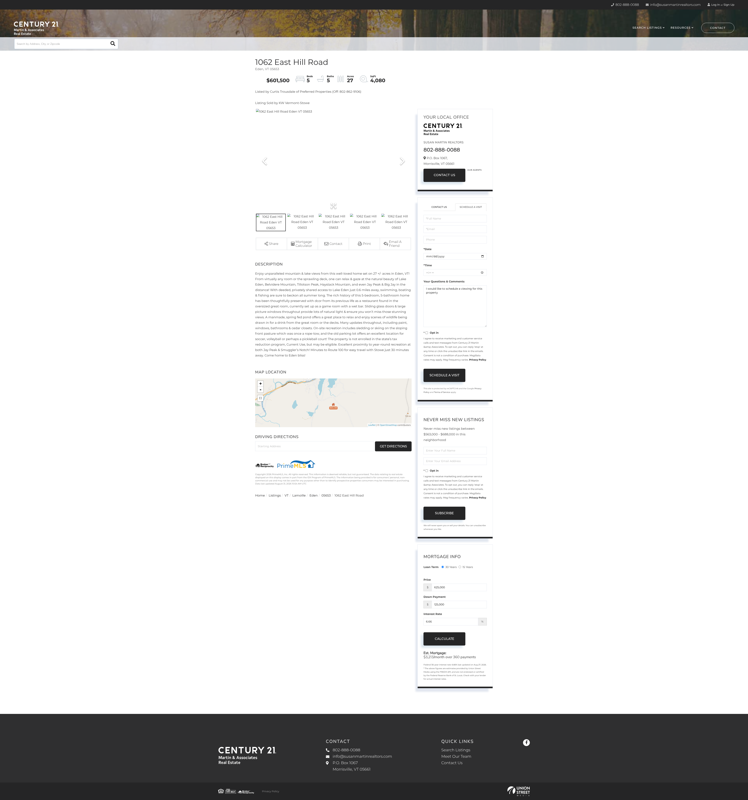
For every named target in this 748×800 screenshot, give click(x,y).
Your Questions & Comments (443, 281)
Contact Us (444, 175)
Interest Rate (432, 614)
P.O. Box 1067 (351, 766)
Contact (718, 28)
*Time (427, 265)
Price (427, 579)
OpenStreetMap (388, 425)
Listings (275, 495)
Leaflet (372, 425)
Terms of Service (442, 392)
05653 (326, 495)
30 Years (451, 567)
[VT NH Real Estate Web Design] (518, 791)
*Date (427, 249)
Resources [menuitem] (680, 27)
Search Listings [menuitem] (647, 27)
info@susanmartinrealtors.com (675, 5)
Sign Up (728, 4)
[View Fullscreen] (260, 398)
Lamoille (299, 495)
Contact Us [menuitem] (451, 763)
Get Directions (393, 446)
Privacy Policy (477, 359)
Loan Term (430, 567)
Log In (715, 4)
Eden (314, 495)
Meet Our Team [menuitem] (456, 756)
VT (286, 495)
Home (260, 495)
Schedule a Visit (471, 207)
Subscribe (444, 513)
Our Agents (474, 170)
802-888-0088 (627, 5)
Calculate (444, 639)
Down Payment (434, 597)
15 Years (467, 567)
